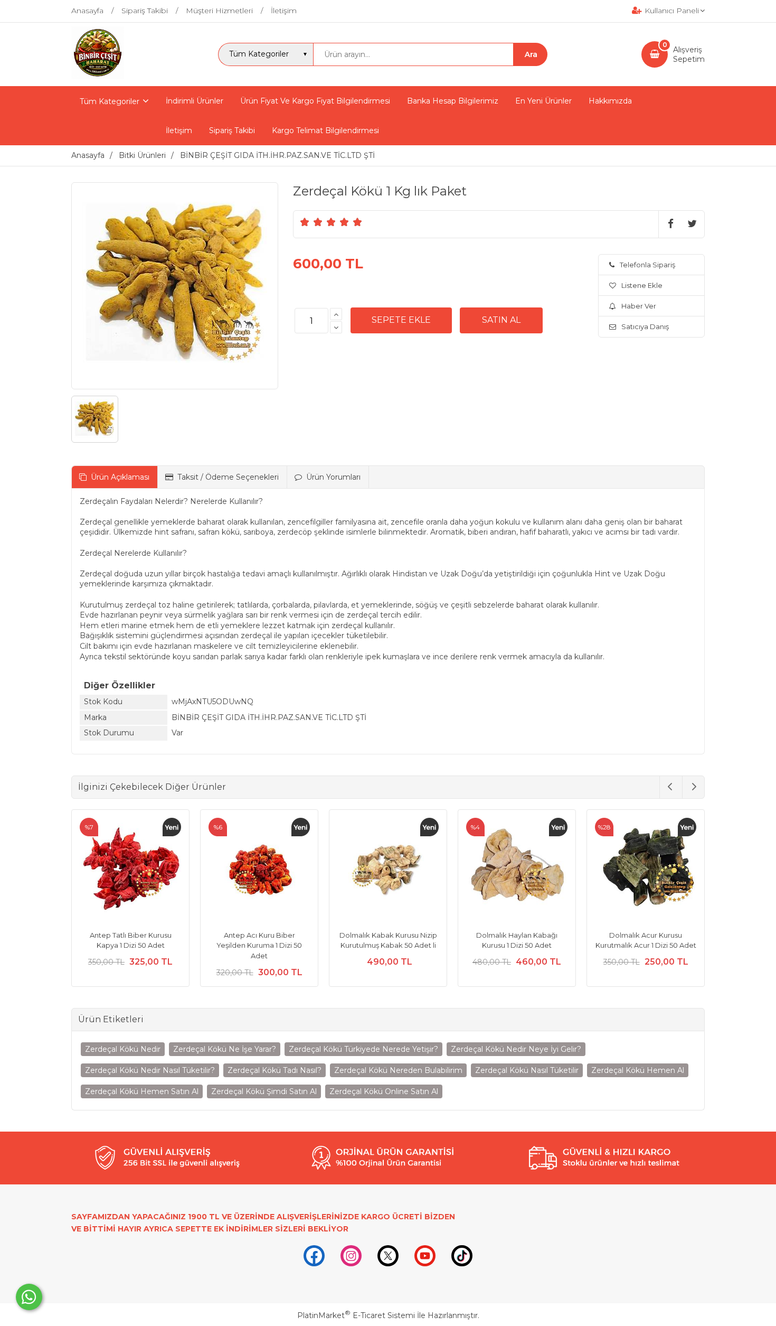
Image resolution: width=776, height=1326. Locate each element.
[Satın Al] (501, 320)
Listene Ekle (642, 285)
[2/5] (311, 222)
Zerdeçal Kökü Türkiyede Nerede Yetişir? (363, 1049)
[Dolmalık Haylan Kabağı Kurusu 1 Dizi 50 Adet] (516, 870)
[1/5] (304, 222)
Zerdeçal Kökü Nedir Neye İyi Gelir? (516, 1049)
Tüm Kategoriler (109, 101)
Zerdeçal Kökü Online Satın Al (383, 1091)
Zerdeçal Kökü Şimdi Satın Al (264, 1091)
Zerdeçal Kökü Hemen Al (637, 1070)
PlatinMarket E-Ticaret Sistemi (356, 1315)
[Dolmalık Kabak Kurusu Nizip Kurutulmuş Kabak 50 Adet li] (388, 870)
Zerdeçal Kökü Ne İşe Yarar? (224, 1049)
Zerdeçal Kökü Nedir (122, 1049)
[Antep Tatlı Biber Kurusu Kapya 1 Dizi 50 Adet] (130, 870)
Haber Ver (638, 306)
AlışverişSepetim (689, 54)
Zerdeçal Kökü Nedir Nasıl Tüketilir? (150, 1070)
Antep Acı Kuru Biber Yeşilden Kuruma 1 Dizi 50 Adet (259, 945)
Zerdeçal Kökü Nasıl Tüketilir (527, 1070)
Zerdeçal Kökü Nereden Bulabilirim (398, 1070)
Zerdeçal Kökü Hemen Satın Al (141, 1091)
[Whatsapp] (29, 1297)
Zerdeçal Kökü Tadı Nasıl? (274, 1070)
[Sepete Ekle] (401, 320)
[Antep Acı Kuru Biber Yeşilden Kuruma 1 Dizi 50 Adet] (259, 870)
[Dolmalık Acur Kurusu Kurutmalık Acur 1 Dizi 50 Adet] (645, 870)
